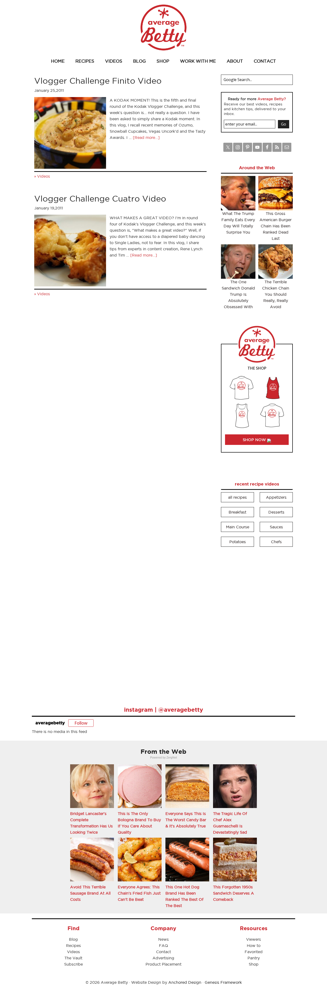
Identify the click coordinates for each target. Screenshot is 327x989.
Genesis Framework (223, 982)
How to (253, 945)
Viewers (253, 939)
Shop (254, 964)
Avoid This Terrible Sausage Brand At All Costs (90, 893)
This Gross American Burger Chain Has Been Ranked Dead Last (275, 225)
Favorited (254, 952)
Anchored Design (184, 982)
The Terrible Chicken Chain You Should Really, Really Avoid (275, 294)
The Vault (73, 958)
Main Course (237, 527)
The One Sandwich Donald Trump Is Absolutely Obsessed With (238, 294)
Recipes (73, 945)
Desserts (276, 512)
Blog (73, 939)
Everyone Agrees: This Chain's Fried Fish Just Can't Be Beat (139, 893)
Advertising (163, 958)
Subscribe (73, 964)
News (163, 939)
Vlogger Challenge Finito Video (98, 80)
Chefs (276, 542)
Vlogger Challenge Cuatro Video (100, 198)
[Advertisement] (257, 623)
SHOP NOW (255, 439)
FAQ (163, 945)
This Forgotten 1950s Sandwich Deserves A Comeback (233, 893)
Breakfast (237, 512)
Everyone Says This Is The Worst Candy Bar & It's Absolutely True (185, 819)
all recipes (237, 497)
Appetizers (276, 497)
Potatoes (237, 542)
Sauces (276, 527)
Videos (43, 176)
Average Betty (163, 27)
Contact (163, 952)
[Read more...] (146, 137)
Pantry (254, 958)
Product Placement (163, 964)
